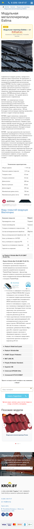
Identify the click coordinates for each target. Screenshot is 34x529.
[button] (15, 70)
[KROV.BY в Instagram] (7, 514)
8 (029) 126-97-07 (19, 2)
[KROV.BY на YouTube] (11, 514)
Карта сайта (5, 506)
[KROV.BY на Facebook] (3, 514)
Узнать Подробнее (14, 396)
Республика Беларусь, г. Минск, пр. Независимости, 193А (12, 510)
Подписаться (16, 473)
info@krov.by (7, 502)
